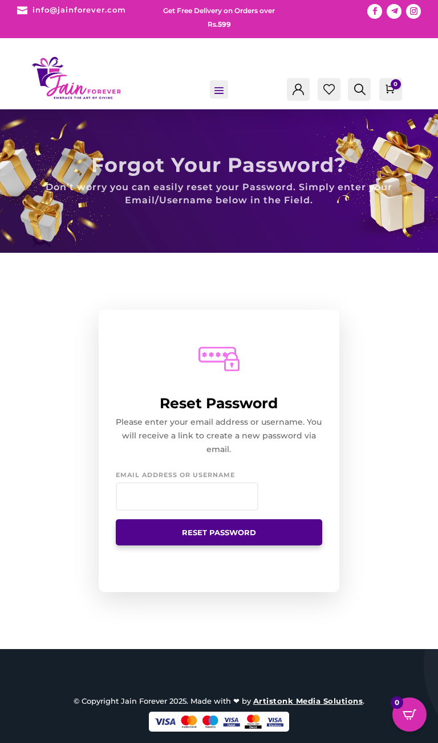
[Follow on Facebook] (374, 11)
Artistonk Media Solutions (308, 700)
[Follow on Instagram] (413, 11)
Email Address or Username (175, 475)
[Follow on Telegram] (394, 11)
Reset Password (219, 532)
